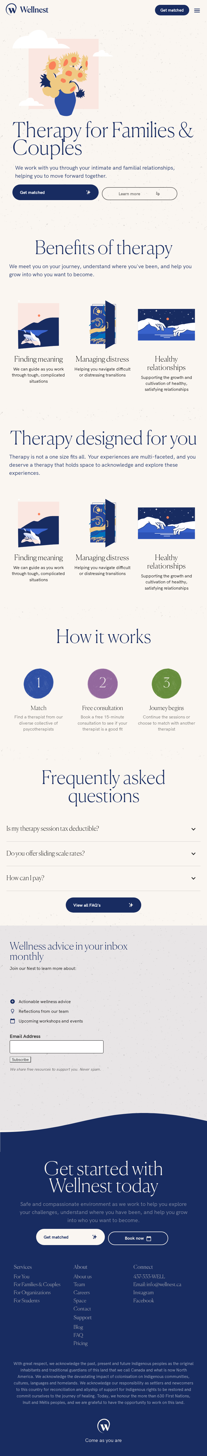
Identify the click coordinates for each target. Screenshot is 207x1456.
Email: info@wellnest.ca (157, 1284)
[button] (197, 10)
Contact (82, 1309)
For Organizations (32, 1292)
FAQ (78, 1335)
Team (79, 1284)
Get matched (172, 10)
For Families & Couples (37, 1284)
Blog (78, 1327)
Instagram (143, 1292)
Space (80, 1300)
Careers (82, 1292)
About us (83, 1276)
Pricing (81, 1343)
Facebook (143, 1300)
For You (21, 1276)
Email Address (25, 1036)
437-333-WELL (149, 1276)
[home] (27, 10)
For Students (27, 1300)
